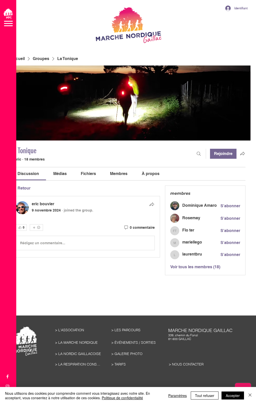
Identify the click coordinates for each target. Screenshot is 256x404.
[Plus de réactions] (36, 227)
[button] (8, 17)
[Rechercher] (199, 154)
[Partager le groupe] (243, 153)
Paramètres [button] (177, 395)
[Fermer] (250, 395)
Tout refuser (204, 395)
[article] (85, 227)
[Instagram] (7, 386)
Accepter (233, 395)
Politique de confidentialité (122, 397)
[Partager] (152, 204)
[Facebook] (7, 376)
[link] (28, 173)
